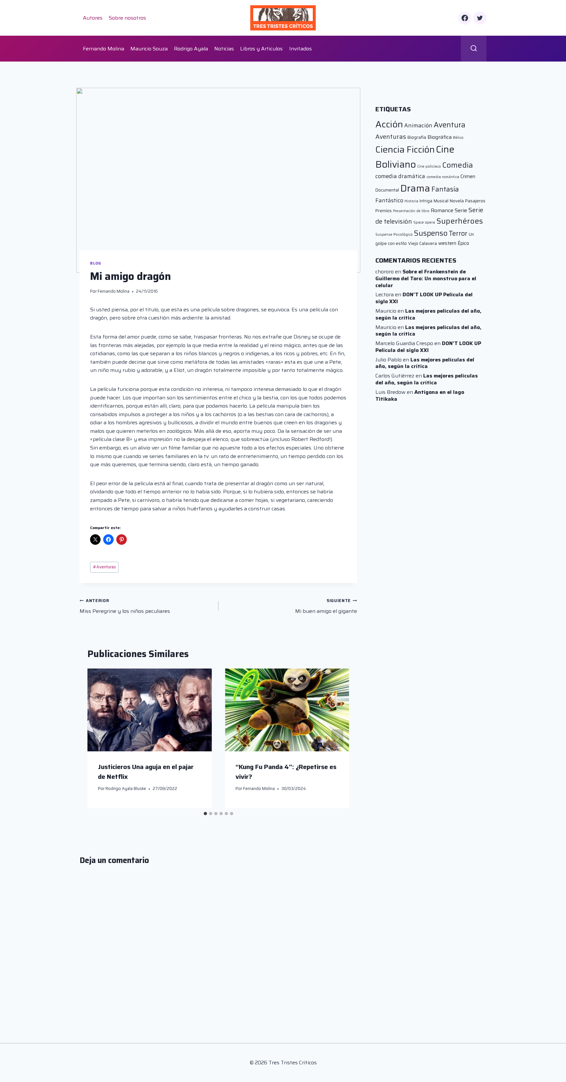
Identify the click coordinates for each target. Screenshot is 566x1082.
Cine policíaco (429, 166)
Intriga (426, 200)
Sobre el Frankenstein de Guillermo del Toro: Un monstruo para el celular (425, 278)
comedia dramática (400, 176)
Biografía (416, 137)
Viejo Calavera (422, 243)
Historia (411, 201)
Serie (461, 210)
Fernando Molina (103, 49)
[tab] (205, 813)
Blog (95, 263)
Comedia (457, 165)
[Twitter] (479, 18)
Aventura (449, 125)
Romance (442, 210)
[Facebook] (464, 18)
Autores (93, 18)
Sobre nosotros (127, 18)
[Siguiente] (337, 738)
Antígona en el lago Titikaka (419, 395)
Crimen (468, 176)
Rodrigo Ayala (191, 49)
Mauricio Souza (149, 49)
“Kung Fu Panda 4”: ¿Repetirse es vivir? (286, 771)
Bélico (458, 137)
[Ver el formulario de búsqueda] (474, 49)
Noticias (224, 49)
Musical (441, 200)
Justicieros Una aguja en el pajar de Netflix (146, 771)
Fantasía (445, 189)
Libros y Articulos (261, 49)
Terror (458, 233)
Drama (415, 188)
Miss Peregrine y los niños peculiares (125, 606)
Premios (383, 210)
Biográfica (439, 137)
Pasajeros (475, 200)
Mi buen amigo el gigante (326, 606)
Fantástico (389, 200)
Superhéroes (459, 221)
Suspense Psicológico (394, 234)
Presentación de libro (411, 211)
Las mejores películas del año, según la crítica (428, 314)
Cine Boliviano (414, 157)
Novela (457, 200)
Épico (463, 243)
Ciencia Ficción (405, 149)
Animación (418, 125)
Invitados (300, 49)
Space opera (424, 222)
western (447, 243)
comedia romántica (442, 177)
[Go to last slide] (99, 738)
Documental (387, 190)
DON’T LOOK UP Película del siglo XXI (424, 297)
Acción (389, 124)
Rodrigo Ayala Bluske (125, 788)
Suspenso (430, 233)
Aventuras (104, 566)
